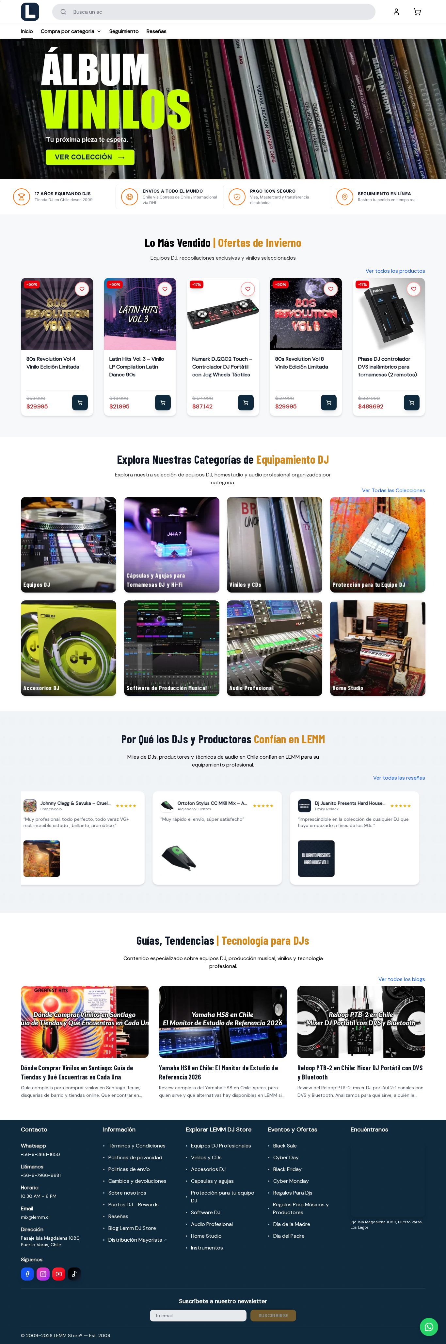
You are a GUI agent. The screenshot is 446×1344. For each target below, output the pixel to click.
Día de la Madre (291, 1224)
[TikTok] (74, 1274)
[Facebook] (27, 1274)
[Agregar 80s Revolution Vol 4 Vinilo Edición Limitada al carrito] (80, 402)
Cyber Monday (291, 1181)
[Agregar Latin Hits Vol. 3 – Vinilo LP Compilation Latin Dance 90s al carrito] (163, 402)
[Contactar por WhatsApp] (429, 1327)
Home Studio (206, 1235)
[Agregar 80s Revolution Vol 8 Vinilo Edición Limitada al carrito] (329, 402)
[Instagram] (43, 1274)
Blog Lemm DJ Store (132, 1228)
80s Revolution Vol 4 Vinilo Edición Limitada (52, 362)
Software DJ (205, 1212)
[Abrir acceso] (396, 12)
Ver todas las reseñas (399, 777)
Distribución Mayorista (137, 1239)
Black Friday (287, 1169)
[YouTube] (58, 1274)
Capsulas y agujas (212, 1181)
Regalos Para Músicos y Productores (301, 1208)
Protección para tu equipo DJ (222, 1196)
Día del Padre (289, 1235)
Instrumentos (207, 1247)
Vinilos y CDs (206, 1157)
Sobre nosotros (127, 1192)
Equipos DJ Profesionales (221, 1145)
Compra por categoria (67, 31)
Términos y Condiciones (137, 1145)
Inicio (27, 31)
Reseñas (157, 31)
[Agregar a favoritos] (82, 289)
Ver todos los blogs (401, 979)
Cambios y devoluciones (137, 1181)
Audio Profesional (212, 1224)
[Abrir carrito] (417, 12)
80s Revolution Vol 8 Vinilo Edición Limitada (301, 362)
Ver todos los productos (395, 270)
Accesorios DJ (208, 1169)
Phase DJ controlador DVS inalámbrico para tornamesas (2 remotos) (387, 366)
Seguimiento (124, 31)
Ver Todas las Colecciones (393, 490)
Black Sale (285, 1145)
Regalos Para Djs (292, 1192)
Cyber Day (286, 1157)
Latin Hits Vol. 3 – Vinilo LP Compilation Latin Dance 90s (136, 366)
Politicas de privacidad (135, 1157)
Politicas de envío (129, 1169)
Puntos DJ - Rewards (133, 1204)
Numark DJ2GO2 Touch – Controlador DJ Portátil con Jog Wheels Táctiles (222, 366)
